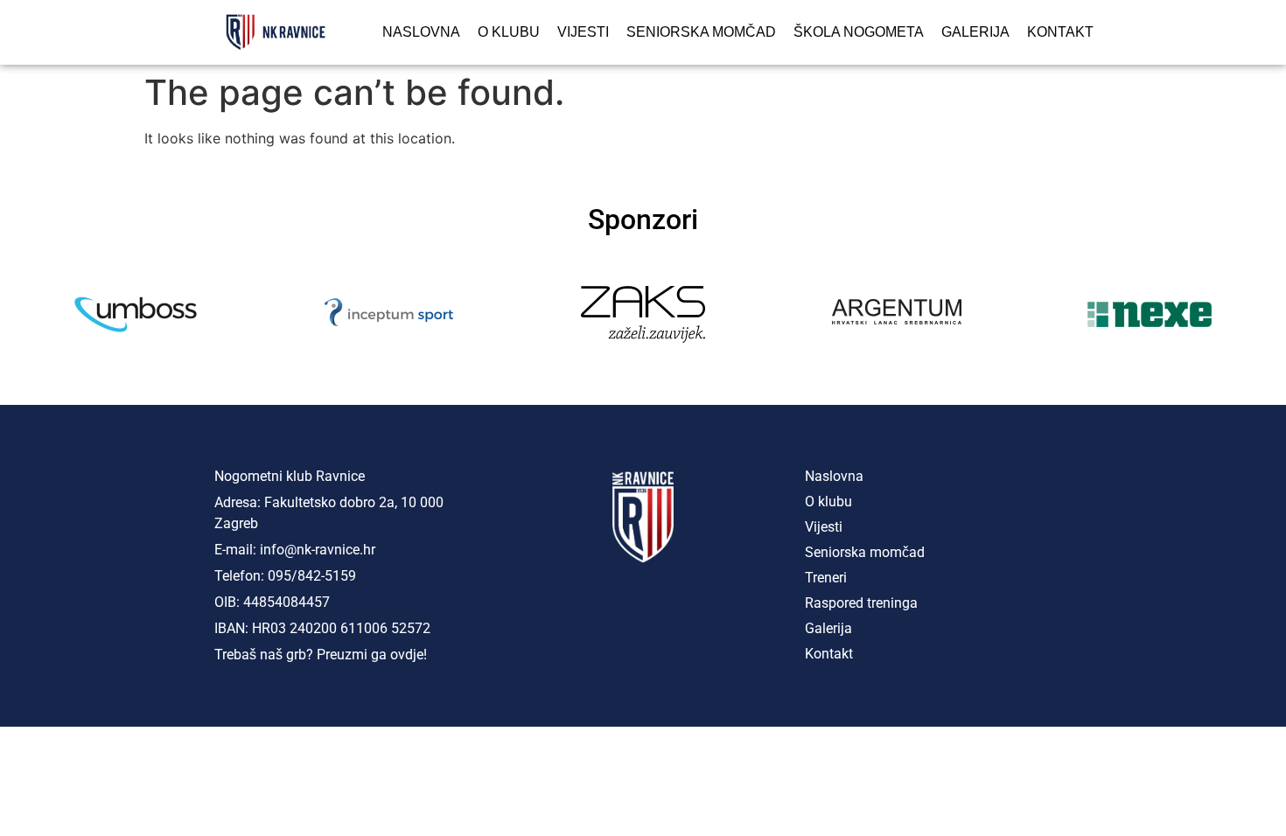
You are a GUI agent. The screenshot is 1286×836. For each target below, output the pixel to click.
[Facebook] (573, 608)
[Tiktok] (713, 608)
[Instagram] (643, 608)
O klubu (509, 31)
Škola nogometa (858, 31)
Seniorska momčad (701, 31)
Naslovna (421, 31)
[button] (25, 314)
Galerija (975, 31)
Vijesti (583, 31)
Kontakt (1060, 31)
